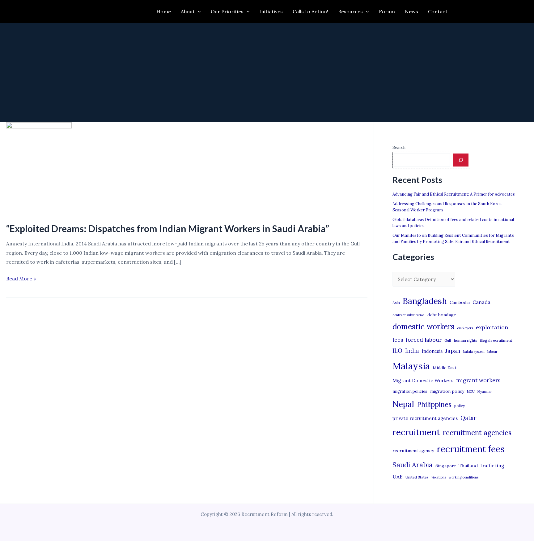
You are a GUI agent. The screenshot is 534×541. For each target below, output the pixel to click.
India (412, 350)
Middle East (444, 367)
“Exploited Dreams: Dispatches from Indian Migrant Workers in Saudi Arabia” (167, 228)
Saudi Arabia (412, 465)
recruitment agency (413, 450)
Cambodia (460, 302)
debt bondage (441, 315)
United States (417, 477)
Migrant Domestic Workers (422, 380)
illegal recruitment (496, 340)
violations (438, 477)
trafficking (492, 466)
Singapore (445, 466)
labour (492, 351)
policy (459, 405)
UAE (397, 477)
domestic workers (423, 326)
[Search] (460, 160)
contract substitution (408, 315)
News (411, 11)
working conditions (463, 477)
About (188, 11)
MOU (471, 391)
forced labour (424, 339)
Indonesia (432, 351)
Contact (437, 11)
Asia (396, 302)
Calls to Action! (310, 11)
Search (398, 147)
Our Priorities (227, 11)
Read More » (21, 279)
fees (397, 339)
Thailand (468, 466)
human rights (465, 340)
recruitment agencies (477, 432)
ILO (397, 350)
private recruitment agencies (425, 418)
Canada (481, 302)
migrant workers (478, 380)
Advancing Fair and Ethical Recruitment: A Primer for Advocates (453, 194)
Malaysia (411, 366)
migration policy (447, 391)
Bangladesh (425, 301)
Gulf (447, 340)
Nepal (403, 404)
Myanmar (484, 391)
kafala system (474, 351)
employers (465, 328)
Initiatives (271, 11)
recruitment (416, 432)
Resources (350, 11)
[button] (198, 11)
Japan (452, 350)
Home (163, 11)
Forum (387, 11)
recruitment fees (471, 449)
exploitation (492, 327)
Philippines (434, 404)
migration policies (409, 391)
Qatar (468, 418)
